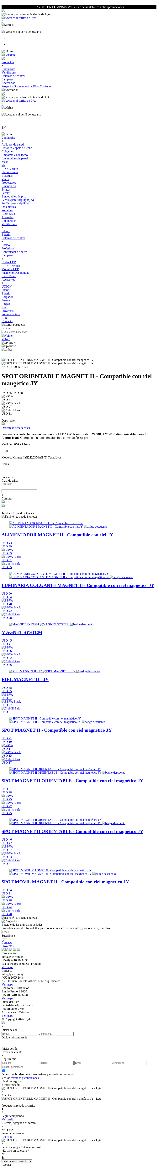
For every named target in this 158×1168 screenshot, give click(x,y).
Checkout (7, 1136)
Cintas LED (9, 262)
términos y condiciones (25, 1077)
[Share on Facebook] (3, 502)
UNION (7, 286)
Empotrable (9, 220)
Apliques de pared (13, 144)
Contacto (45, 86)
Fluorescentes (10, 172)
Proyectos (8, 86)
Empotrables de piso (14, 196)
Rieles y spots (10, 168)
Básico (6, 245)
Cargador (7, 297)
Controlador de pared (14, 252)
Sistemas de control (13, 76)
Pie (3, 165)
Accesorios (8, 83)
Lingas (6, 303)
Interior (6, 231)
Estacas (6, 189)
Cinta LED (8, 213)
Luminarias (8, 69)
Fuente (6, 300)
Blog (36, 86)
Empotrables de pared (15, 158)
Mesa (5, 161)
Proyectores (9, 182)
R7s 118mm (9, 276)
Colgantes (8, 151)
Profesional (8, 248)
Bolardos (7, 175)
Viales (5, 179)
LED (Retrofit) (11, 265)
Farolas (6, 193)
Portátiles (7, 210)
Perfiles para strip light (15, 203)
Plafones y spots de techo (17, 148)
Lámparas (7, 79)
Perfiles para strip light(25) (18, 200)
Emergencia (9, 186)
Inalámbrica (9, 206)
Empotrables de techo (15, 154)
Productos (8, 62)
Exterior (6, 234)
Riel (4, 307)
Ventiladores (9, 72)
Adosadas (7, 217)
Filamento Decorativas (15, 272)
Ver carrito (8, 1119)
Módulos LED (10, 269)
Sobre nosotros (23, 86)
